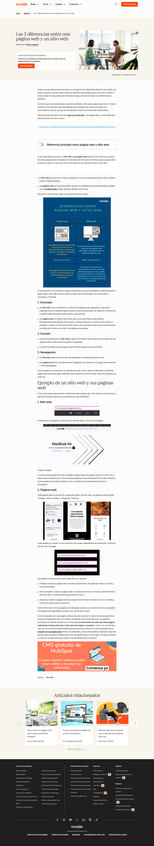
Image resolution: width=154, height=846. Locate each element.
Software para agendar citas (50, 800)
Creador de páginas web (49, 778)
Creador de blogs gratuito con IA (26, 796)
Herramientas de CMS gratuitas (51, 785)
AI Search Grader (76, 771)
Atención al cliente (121, 771)
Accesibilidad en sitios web (94, 835)
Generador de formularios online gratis (26, 801)
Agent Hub (19, 785)
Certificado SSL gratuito (49, 804)
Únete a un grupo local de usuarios (123, 776)
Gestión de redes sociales (24, 807)
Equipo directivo (98, 778)
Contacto (96, 796)
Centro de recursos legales (37, 835)
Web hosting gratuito (23, 782)
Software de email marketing (50, 774)
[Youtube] (70, 820)
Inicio (18, 13)
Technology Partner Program (124, 800)
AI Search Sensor (76, 774)
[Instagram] (63, 820)
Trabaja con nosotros (101, 774)
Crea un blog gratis (22, 789)
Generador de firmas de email (80, 778)
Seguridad (76, 835)
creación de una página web (50, 632)
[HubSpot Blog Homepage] (21, 4)
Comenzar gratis (129, 4)
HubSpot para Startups (122, 806)
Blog (94, 789)
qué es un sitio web (76, 115)
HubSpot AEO (20, 774)
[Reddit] (90, 820)
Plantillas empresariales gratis (81, 785)
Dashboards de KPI (47, 796)
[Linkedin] (83, 820)
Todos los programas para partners (123, 790)
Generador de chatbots (23, 793)
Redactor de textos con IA (49, 782)
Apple (49, 470)
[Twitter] (77, 820)
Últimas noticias (98, 804)
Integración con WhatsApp (50, 793)
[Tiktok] (96, 820)
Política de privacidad (60, 835)
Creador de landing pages (49, 789)
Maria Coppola (32, 45)
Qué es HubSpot (21, 771)
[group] (41, 723)
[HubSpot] (77, 826)
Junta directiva (98, 782)
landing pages (51, 189)
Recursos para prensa (100, 800)
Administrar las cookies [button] (118, 835)
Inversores (98, 785)
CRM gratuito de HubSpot (24, 778)
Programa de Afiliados (124, 809)
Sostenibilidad (99, 793)
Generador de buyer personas (80, 782)
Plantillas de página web (79, 796)
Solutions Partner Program (124, 795)
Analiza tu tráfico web (48, 771)
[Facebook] (57, 820)
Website (27, 13)
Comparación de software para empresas (81, 790)
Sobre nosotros (98, 771)
